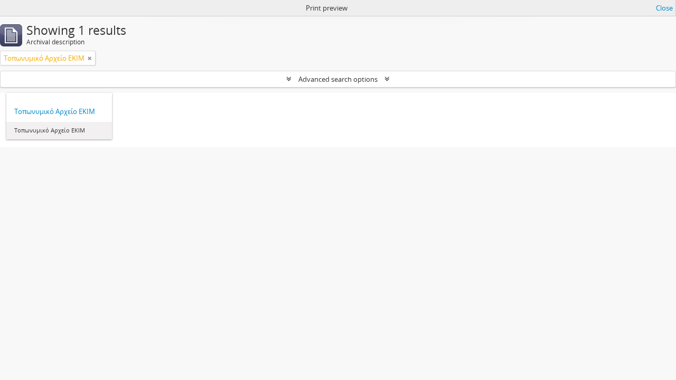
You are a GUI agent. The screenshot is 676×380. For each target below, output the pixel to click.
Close (664, 8)
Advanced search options (338, 79)
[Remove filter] (90, 58)
